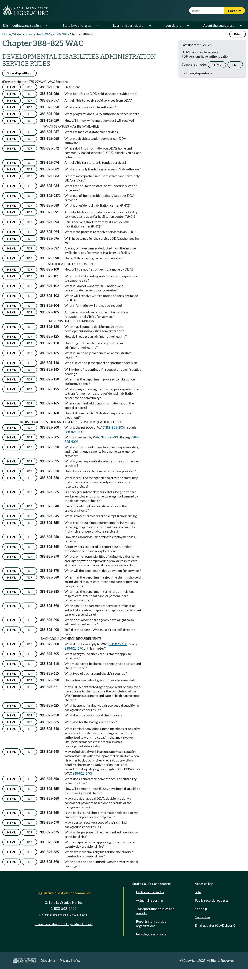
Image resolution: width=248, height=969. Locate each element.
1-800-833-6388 (78, 914)
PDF (235, 64)
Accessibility (204, 884)
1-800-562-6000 (63, 908)
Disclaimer (48, 960)
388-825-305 (110, 437)
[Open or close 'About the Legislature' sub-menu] (240, 25)
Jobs (198, 892)
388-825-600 (118, 644)
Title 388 (61, 34)
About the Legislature (218, 25)
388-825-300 (114, 427)
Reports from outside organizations (151, 923)
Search (233, 10)
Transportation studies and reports (155, 911)
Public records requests (211, 900)
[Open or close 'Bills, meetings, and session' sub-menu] (47, 25)
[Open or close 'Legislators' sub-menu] (187, 25)
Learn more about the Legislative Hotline (64, 924)
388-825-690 (73, 648)
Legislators (173, 25)
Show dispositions (19, 73)
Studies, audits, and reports (151, 884)
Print (237, 34)
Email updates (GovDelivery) (215, 925)
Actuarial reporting (149, 900)
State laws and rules (77, 25)
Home (6, 34)
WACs (48, 34)
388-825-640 (81, 773)
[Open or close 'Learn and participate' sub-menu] (149, 25)
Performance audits (150, 892)
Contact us (202, 917)
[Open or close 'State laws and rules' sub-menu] (97, 25)
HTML (217, 64)
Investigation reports (151, 934)
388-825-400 (73, 432)
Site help (201, 909)
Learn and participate (128, 25)
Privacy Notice (70, 960)
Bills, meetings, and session (22, 25)
